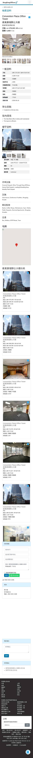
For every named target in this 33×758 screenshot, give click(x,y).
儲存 (6, 655)
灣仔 (2, 689)
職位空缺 (18, 734)
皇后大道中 (4, 713)
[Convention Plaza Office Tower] (16, 281)
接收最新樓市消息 (11, 572)
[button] (29, 46)
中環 (2, 683)
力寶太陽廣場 (20, 711)
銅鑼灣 (3, 687)
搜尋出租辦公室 (8, 7)
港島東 (3, 696)
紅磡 (18, 689)
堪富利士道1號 (5, 702)
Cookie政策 (23, 745)
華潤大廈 (19, 713)
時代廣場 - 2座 (21, 707)
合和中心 (19, 704)
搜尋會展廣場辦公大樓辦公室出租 (15, 668)
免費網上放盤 (16, 732)
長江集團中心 (5, 709)
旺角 (18, 695)
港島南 (3, 691)
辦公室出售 (18, 730)
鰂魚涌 (3, 695)
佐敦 (18, 693)
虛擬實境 (25, 730)
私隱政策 (15, 745)
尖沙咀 (19, 691)
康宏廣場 (19, 709)
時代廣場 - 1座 (21, 706)
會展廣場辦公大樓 (9, 296)
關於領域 (24, 732)
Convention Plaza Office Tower (14, 294)
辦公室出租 (10, 730)
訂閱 (27, 725)
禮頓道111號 (4, 707)
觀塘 (18, 685)
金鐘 (2, 685)
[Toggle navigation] (30, 2)
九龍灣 (19, 687)
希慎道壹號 (4, 704)
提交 (6, 575)
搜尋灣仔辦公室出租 (11, 670)
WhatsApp (16, 575)
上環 (18, 683)
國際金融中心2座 (5, 711)
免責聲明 (8, 745)
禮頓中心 (3, 706)
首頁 (3, 730)
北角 (2, 693)
